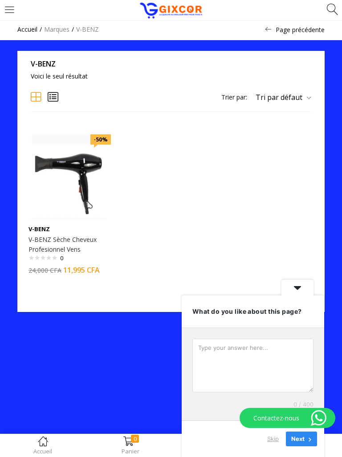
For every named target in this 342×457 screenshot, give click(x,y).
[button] (280, 97)
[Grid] (36, 96)
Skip (273, 438)
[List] (53, 96)
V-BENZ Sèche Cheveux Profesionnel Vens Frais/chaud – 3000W (62, 249)
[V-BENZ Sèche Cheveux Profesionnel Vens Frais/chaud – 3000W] (68, 176)
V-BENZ (39, 229)
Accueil (27, 29)
